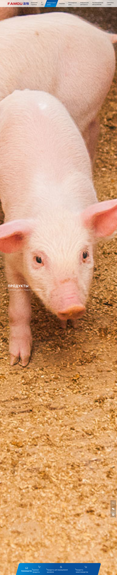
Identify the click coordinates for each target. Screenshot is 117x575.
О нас (42, 3)
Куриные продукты (36, 571)
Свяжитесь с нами (110, 3)
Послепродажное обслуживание (97, 3)
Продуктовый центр (51, 3)
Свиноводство (36, 290)
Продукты (27, 290)
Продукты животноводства (82, 571)
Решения (62, 3)
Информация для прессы (84, 3)
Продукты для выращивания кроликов (57, 571)
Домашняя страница (34, 3)
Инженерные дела (72, 3)
